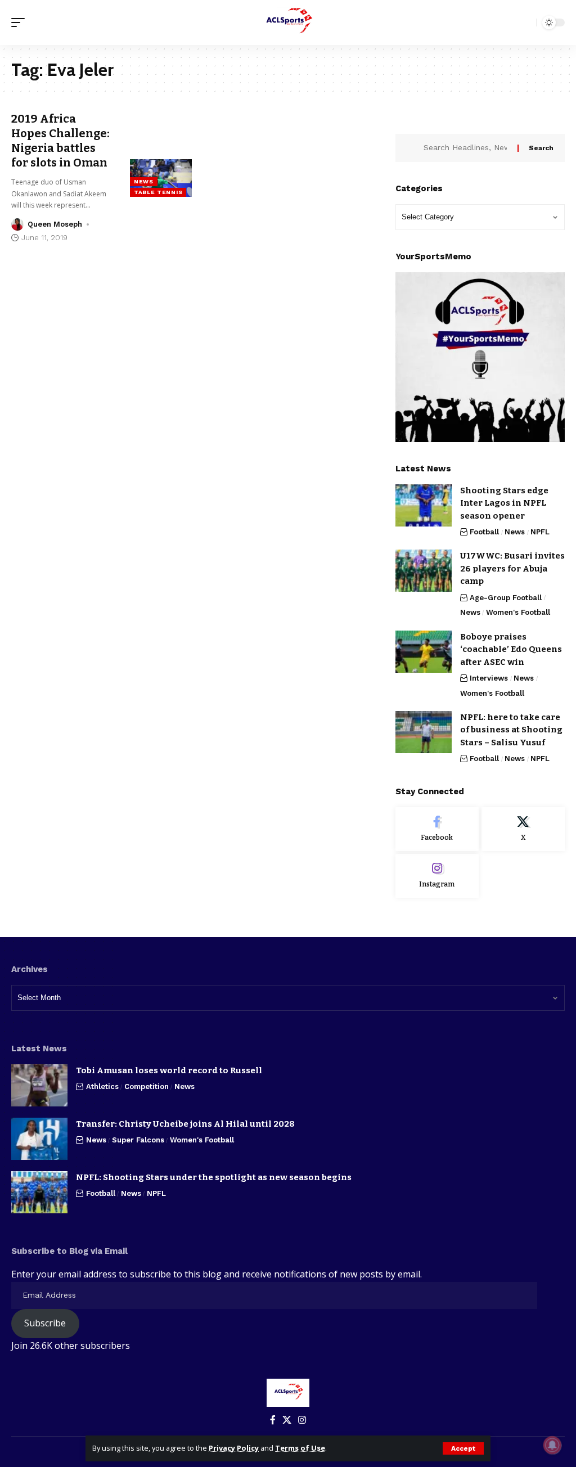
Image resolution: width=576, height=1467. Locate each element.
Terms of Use (300, 1448)
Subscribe (45, 1323)
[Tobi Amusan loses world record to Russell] (39, 1085)
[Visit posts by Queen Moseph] (17, 224)
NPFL (540, 532)
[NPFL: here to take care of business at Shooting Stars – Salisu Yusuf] (423, 732)
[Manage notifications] (552, 1445)
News (144, 181)
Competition (146, 1086)
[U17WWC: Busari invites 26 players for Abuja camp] (423, 571)
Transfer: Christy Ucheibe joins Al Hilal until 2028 (185, 1124)
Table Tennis (158, 192)
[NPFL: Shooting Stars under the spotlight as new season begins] (39, 1192)
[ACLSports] (288, 22)
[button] (463, 1448)
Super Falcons (138, 1140)
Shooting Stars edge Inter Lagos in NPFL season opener (504, 503)
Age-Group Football (506, 597)
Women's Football (518, 612)
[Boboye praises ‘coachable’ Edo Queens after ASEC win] (423, 652)
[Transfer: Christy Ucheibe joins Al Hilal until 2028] (39, 1139)
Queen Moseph (55, 224)
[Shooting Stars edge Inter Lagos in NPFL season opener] (423, 505)
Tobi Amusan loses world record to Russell (169, 1070)
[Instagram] (437, 876)
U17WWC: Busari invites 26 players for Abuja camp (512, 568)
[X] (523, 829)
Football (484, 532)
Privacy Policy (234, 1448)
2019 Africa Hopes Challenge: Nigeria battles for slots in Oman (60, 140)
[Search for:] (466, 148)
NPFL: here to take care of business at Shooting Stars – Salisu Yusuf (511, 730)
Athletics (102, 1086)
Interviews (489, 678)
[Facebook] (437, 829)
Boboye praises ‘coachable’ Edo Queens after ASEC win (511, 649)
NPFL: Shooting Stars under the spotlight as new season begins (214, 1177)
